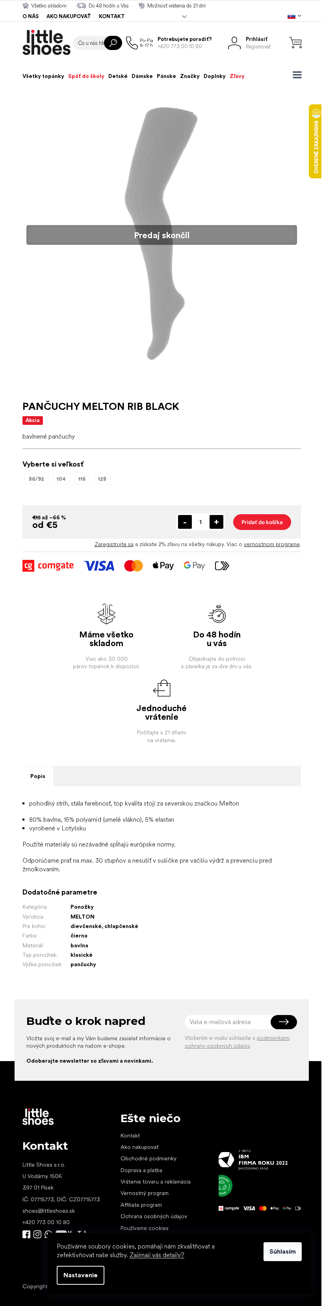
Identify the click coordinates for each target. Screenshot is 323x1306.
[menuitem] (43, 76)
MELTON (83, 916)
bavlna (79, 945)
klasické (82, 955)
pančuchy (83, 964)
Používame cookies (145, 1228)
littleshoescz (37, 1234)
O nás (30, 16)
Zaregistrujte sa (114, 544)
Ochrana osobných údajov (154, 1216)
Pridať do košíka (262, 522)
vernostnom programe (272, 544)
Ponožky (82, 907)
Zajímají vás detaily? (157, 1255)
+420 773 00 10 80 (46, 1222)
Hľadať (113, 43)
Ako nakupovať (68, 16)
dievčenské (86, 926)
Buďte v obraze (26, 1234)
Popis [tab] (37, 776)
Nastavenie (80, 1275)
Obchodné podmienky (148, 1158)
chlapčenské (121, 926)
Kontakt (112, 16)
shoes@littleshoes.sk (48, 1211)
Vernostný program (145, 1193)
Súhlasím (282, 1251)
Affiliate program (141, 1205)
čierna (79, 935)
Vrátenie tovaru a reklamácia (156, 1181)
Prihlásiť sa (284, 1022)
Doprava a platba (141, 1170)
